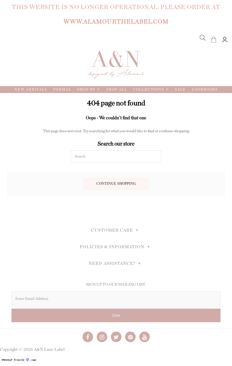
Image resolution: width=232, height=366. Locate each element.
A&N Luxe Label (49, 350)
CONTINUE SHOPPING (116, 184)
